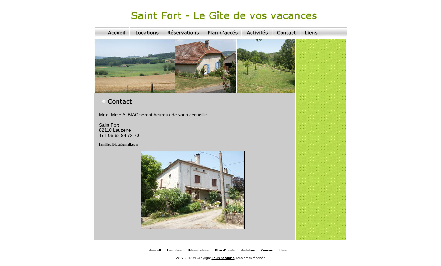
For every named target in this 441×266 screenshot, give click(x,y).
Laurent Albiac (223, 258)
